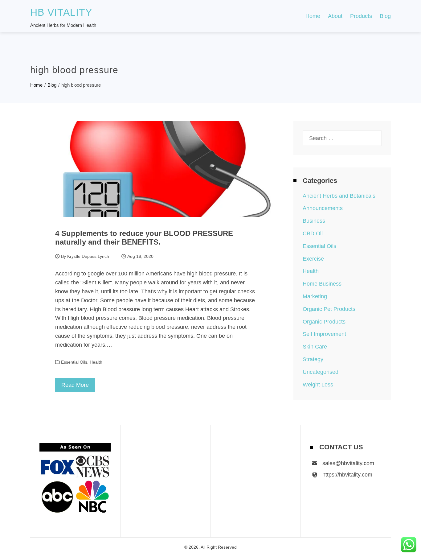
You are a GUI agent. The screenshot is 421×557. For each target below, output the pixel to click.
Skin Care (315, 347)
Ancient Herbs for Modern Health (63, 25)
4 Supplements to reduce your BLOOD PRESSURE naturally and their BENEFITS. (144, 237)
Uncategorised (320, 372)
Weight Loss (318, 385)
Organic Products (324, 322)
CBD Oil (313, 233)
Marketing (315, 296)
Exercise (313, 259)
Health (96, 362)
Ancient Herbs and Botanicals (339, 196)
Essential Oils (74, 362)
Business (314, 221)
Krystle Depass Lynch (88, 256)
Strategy (313, 359)
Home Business (322, 284)
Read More (75, 385)
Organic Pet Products (329, 309)
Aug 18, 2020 (140, 256)
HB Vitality (61, 12)
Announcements (323, 208)
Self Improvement (324, 334)
